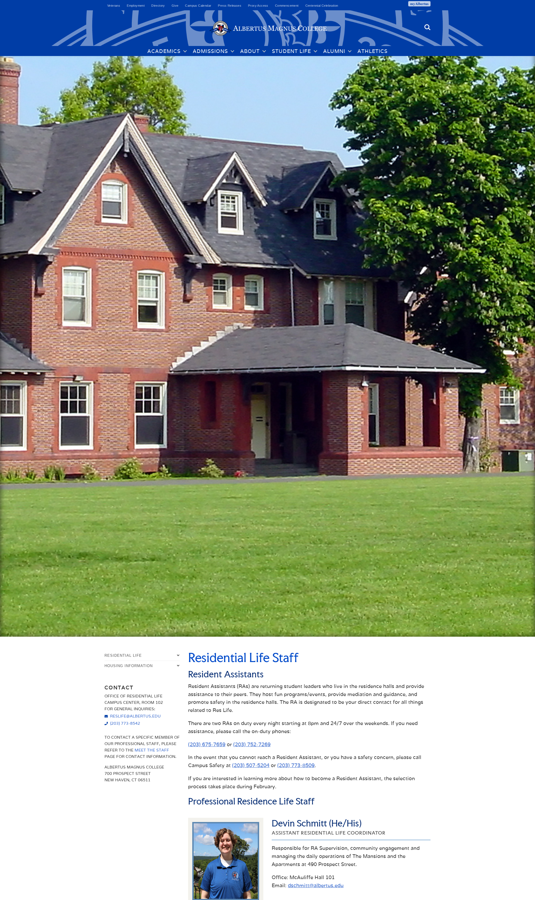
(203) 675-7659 (206, 744)
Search (427, 25)
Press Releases (229, 5)
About (250, 51)
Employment (136, 5)
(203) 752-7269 (252, 744)
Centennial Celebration (321, 5)
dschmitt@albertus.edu (316, 885)
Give (175, 5)
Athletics (373, 51)
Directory (158, 5)
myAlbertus (419, 3)
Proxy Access (258, 5)
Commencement (287, 5)
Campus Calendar (198, 5)
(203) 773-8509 (296, 765)
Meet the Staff (152, 750)
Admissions (210, 51)
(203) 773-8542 (125, 723)
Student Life (291, 51)
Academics (164, 51)
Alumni (334, 51)
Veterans (113, 5)
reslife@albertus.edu (135, 716)
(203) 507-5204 (250, 765)
